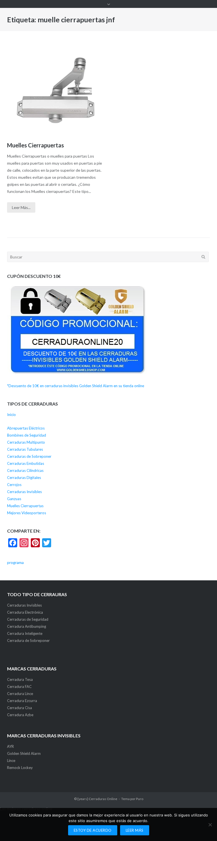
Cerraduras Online (103, 799)
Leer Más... (21, 207)
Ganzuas (14, 498)
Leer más (135, 830)
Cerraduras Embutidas (25, 463)
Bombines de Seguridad (26, 435)
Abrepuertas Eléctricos (26, 428)
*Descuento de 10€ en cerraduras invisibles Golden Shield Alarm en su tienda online (75, 386)
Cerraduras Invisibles (24, 491)
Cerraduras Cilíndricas (25, 470)
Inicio (11, 414)
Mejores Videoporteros (26, 513)
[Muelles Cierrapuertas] (55, 90)
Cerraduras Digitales (24, 477)
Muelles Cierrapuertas (35, 145)
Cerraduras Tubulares (25, 449)
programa (15, 562)
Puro (139, 799)
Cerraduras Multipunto (26, 442)
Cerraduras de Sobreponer (29, 456)
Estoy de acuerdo (93, 830)
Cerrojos (14, 484)
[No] (210, 824)
